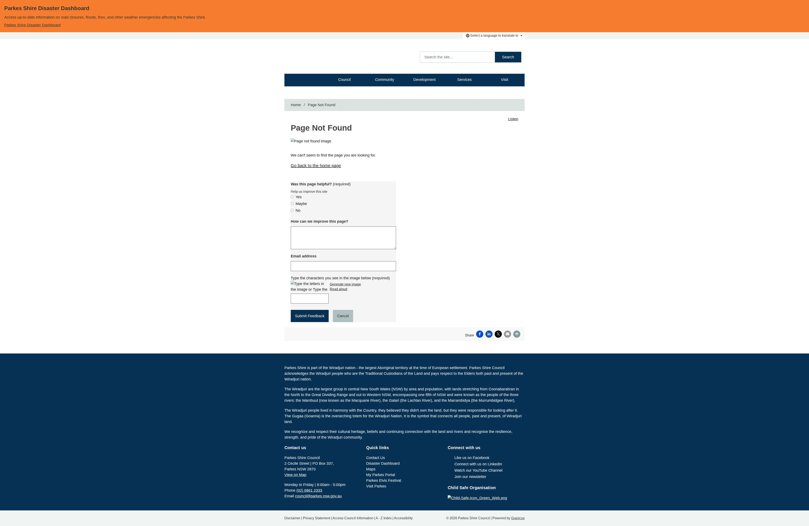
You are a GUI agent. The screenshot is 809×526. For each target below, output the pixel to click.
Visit (504, 80)
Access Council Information (352, 518)
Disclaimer (292, 518)
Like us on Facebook (471, 458)
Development (424, 80)
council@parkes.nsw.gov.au (318, 496)
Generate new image (345, 284)
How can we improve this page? (319, 221)
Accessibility (403, 518)
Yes (299, 197)
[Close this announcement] (804, 4)
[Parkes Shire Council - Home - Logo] (324, 56)
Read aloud (338, 289)
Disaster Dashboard (383, 463)
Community (384, 80)
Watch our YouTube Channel (478, 470)
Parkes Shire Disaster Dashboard (32, 25)
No (298, 210)
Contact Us (375, 458)
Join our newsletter (470, 477)
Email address (303, 256)
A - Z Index (384, 518)
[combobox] (493, 35)
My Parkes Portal (380, 475)
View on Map (295, 475)
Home (296, 105)
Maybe (301, 204)
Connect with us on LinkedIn (478, 464)
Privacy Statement (316, 518)
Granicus (518, 518)
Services (464, 80)
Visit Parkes (376, 486)
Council (344, 80)
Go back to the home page (316, 165)
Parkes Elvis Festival (383, 480)
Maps (370, 469)
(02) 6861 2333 (309, 490)
